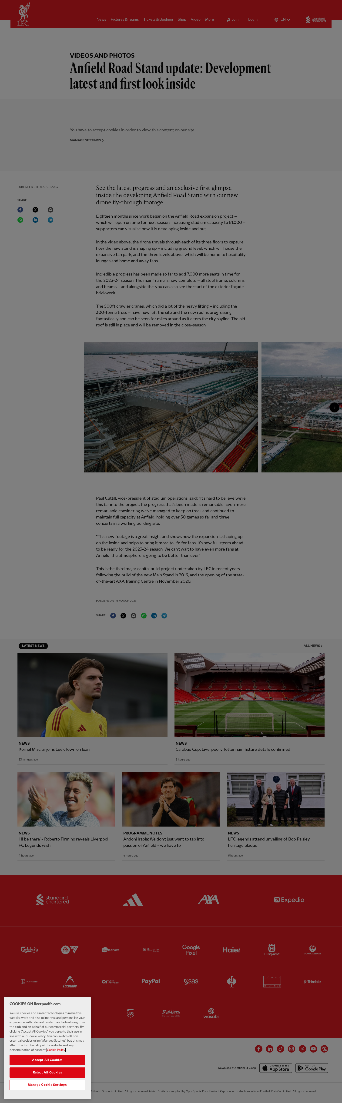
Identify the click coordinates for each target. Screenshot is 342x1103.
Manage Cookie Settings (47, 1084)
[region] (47, 1048)
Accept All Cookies (47, 1059)
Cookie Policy (56, 1049)
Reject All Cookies (47, 1072)
